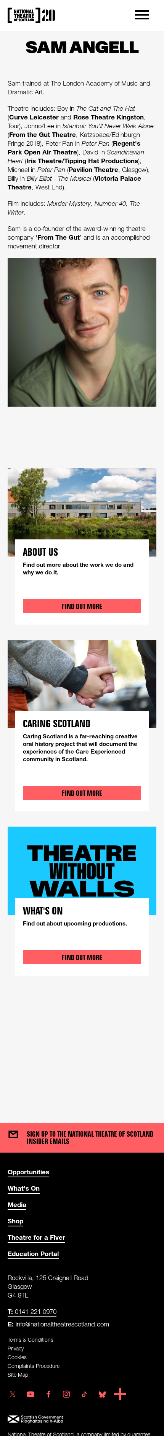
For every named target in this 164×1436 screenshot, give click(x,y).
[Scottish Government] (82, 1419)
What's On (24, 1188)
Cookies (17, 1357)
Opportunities (28, 1172)
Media (17, 1205)
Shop (15, 1221)
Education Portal (33, 1254)
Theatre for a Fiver (36, 1237)
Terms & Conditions (30, 1339)
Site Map (18, 1374)
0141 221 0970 (32, 1311)
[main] (82, 569)
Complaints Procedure (33, 1366)
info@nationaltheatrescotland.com (58, 1324)
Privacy (16, 1348)
